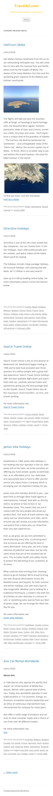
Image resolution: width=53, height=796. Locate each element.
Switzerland (22, 321)
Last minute (36, 314)
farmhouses (9, 639)
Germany (32, 743)
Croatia (38, 625)
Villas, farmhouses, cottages (20, 642)
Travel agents (15, 421)
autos (42, 750)
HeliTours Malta (14, 45)
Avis (6, 732)
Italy (46, 628)
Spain (6, 321)
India (21, 314)
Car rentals (15, 743)
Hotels (20, 417)
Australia (29, 739)
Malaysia (19, 746)
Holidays (14, 314)
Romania (19, 317)
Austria (28, 306)
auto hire (24, 750)
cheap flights (37, 421)
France (35, 310)
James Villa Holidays (17, 447)
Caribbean (29, 625)
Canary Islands (31, 414)
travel (36, 425)
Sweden (12, 321)
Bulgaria (15, 310)
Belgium (7, 310)
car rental (12, 753)
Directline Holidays (16, 228)
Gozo (41, 310)
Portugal (44, 417)
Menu (26, 19)
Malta (27, 206)
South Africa (41, 317)
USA (32, 632)
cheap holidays (21, 324)
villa (5, 642)
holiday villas (27, 639)
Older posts (11, 772)
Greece (7, 314)
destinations (42, 635)
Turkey (27, 632)
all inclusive (43, 321)
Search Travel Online (18, 347)
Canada (7, 743)
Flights (6, 417)
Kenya (27, 314)
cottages (33, 635)
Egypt (29, 310)
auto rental (34, 750)
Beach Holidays (39, 306)
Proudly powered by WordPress (16, 790)
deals (46, 421)
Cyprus (22, 310)
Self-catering (29, 317)
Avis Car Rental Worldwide (21, 661)
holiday (18, 639)
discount (7, 425)
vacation (44, 639)
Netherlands (9, 317)
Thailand (44, 746)
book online (9, 324)
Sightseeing (36, 206)
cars (18, 753)
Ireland (40, 628)
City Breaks (34, 324)
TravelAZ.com (26, 6)
